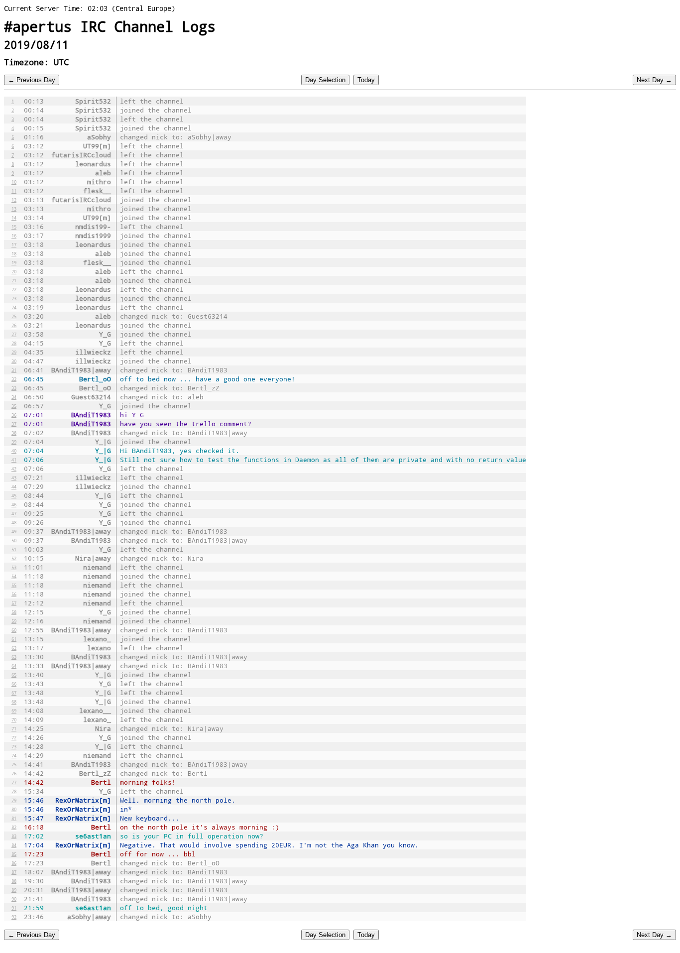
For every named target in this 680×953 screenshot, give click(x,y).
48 (13, 522)
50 (13, 540)
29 (13, 352)
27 (13, 334)
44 (13, 486)
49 (13, 531)
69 (13, 711)
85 (13, 854)
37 (13, 424)
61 (13, 639)
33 (13, 388)
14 (13, 218)
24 (13, 307)
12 (13, 200)
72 (13, 737)
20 (13, 271)
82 (13, 827)
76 (13, 773)
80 (13, 809)
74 (13, 755)
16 (13, 235)
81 (13, 818)
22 (13, 289)
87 (13, 872)
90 (13, 899)
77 (13, 782)
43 (13, 477)
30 (13, 361)
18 (13, 253)
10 (13, 182)
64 (13, 666)
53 (13, 567)
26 (13, 325)
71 (13, 728)
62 (13, 648)
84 (13, 845)
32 (13, 379)
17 (13, 244)
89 (13, 890)
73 (13, 746)
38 (13, 433)
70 (13, 719)
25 (13, 316)
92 (13, 917)
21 (13, 280)
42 (13, 469)
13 (13, 209)
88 (13, 881)
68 (13, 702)
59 (13, 621)
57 (13, 603)
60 (13, 630)
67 (13, 693)
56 (13, 594)
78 (13, 791)
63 (13, 657)
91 (13, 908)
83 (13, 836)
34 (13, 397)
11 (13, 191)
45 (13, 495)
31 (13, 370)
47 (13, 513)
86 (13, 863)
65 (13, 675)
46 (13, 504)
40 (13, 451)
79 (13, 800)
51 (13, 549)
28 (13, 343)
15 (13, 227)
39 (13, 442)
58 (13, 612)
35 (13, 406)
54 (13, 576)
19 (13, 262)
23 (13, 298)
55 (13, 585)
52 (13, 558)
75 (13, 764)
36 (13, 415)
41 (13, 460)
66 (13, 684)
